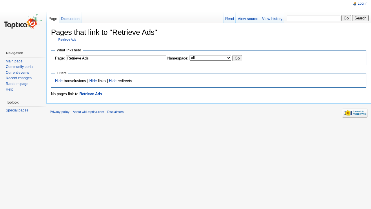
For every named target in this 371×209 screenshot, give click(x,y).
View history (272, 19)
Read (229, 19)
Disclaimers (115, 111)
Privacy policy (60, 111)
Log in (363, 3)
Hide (59, 81)
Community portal (20, 67)
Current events (17, 73)
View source (248, 19)
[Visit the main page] (23, 23)
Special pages (17, 110)
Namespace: (177, 58)
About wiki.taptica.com (88, 111)
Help (9, 89)
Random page (17, 84)
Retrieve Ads (67, 39)
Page (52, 19)
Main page (14, 61)
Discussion (70, 19)
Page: (60, 58)
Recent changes (19, 78)
